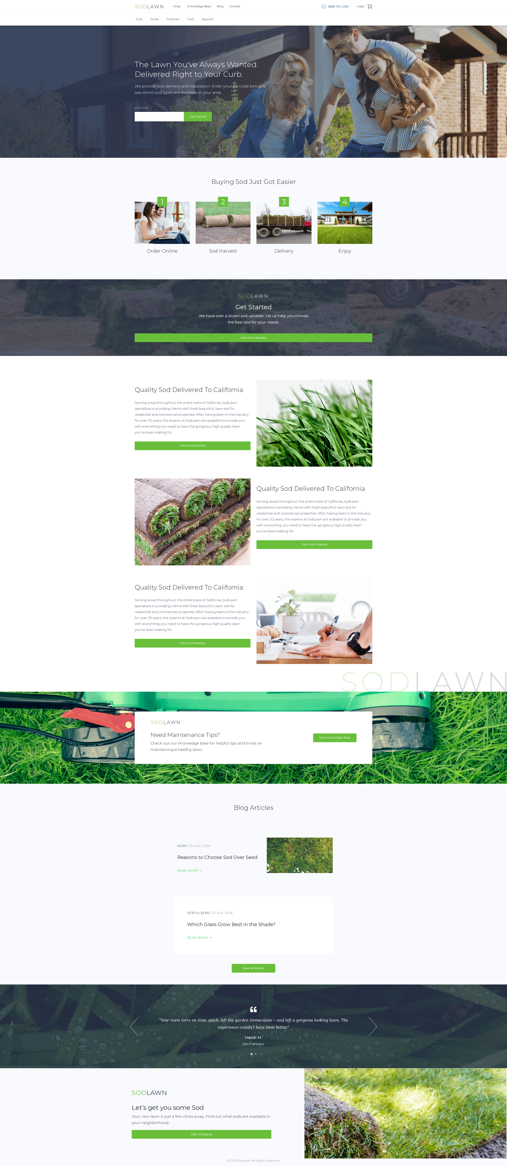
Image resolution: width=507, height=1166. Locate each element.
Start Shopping (201, 1134)
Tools (190, 19)
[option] (253, 1026)
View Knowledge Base (334, 737)
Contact (234, 6)
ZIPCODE (142, 108)
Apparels (207, 19)
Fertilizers (172, 19)
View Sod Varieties (253, 338)
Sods (139, 19)
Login (361, 6)
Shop (177, 6)
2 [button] (256, 1055)
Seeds (154, 19)
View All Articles (253, 968)
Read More (188, 870)
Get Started (198, 116)
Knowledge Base (199, 6)
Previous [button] (134, 1026)
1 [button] (252, 1055)
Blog (220, 6)
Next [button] (372, 1026)
